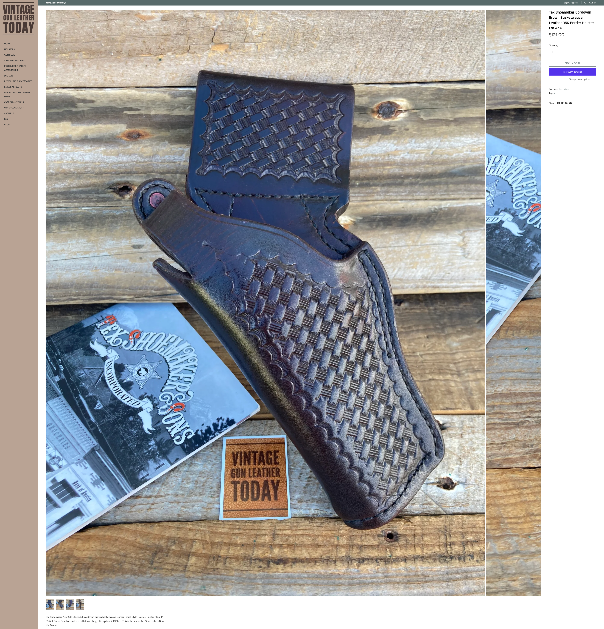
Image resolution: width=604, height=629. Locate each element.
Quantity (553, 45)
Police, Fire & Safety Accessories (15, 68)
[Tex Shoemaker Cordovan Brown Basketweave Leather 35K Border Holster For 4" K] (265, 303)
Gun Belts (9, 55)
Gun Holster (564, 89)
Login (566, 2)
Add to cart (572, 62)
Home (7, 43)
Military (8, 75)
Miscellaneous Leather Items (17, 94)
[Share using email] (570, 103)
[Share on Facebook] (558, 103)
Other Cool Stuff (14, 107)
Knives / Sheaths (13, 87)
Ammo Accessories (14, 60)
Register (574, 2)
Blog (7, 124)
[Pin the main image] (566, 103)
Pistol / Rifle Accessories (18, 81)
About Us (9, 113)
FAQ (6, 119)
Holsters (9, 49)
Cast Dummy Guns (14, 102)
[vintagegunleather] (19, 19)
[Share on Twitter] (562, 103)
